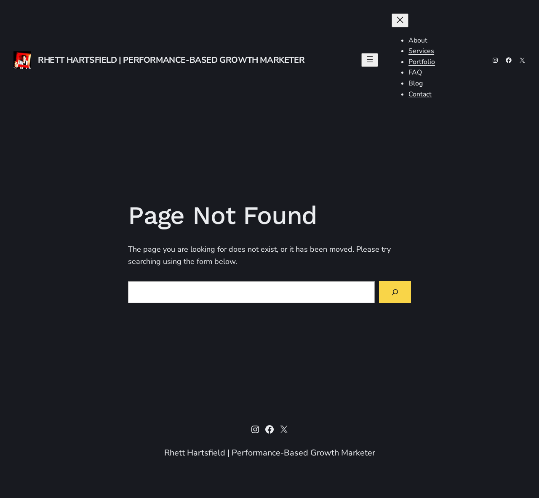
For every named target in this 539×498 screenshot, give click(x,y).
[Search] (395, 292)
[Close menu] (400, 20)
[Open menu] (369, 60)
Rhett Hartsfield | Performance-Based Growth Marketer (171, 60)
